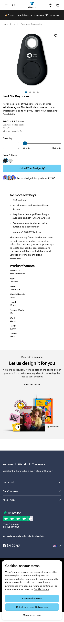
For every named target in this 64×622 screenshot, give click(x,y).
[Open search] (13, 5)
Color (10, 155)
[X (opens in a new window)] (13, 546)
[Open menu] (6, 5)
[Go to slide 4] (38, 92)
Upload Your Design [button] (30, 168)
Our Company (10, 491)
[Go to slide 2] (30, 92)
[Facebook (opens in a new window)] (4, 546)
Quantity (7, 138)
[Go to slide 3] (34, 92)
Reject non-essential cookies (32, 607)
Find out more (32, 384)
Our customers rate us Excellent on (24, 536)
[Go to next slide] (59, 59)
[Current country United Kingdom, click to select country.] (57, 546)
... (14, 24)
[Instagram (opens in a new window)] (9, 546)
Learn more (54, 15)
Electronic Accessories (31, 24)
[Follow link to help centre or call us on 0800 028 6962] (50, 5)
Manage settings (32, 615)
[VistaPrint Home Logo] (32, 5)
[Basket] (57, 5)
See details (9, 114)
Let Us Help (9, 482)
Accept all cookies (32, 598)
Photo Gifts (9, 500)
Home (5, 24)
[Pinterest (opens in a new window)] (18, 545)
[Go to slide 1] (26, 92)
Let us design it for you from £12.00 (36, 178)
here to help (22, 470)
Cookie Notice (41, 589)
